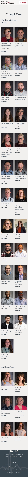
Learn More (17, 465)
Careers (11, 467)
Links (22, 467)
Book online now (8, 465)
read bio (4, 51)
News (16, 467)
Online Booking (13, 462)
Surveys (5, 467)
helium (19, 472)
